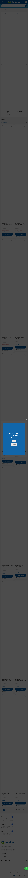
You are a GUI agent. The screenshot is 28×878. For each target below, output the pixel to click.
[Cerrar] (26, 419)
